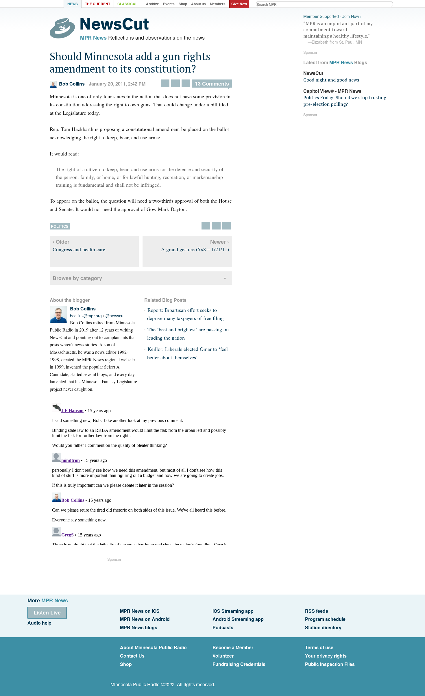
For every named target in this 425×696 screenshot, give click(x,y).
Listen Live (47, 612)
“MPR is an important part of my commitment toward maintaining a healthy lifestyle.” (338, 33)
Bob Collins (72, 83)
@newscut (115, 316)
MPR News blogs (138, 627)
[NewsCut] (114, 28)
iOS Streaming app (233, 611)
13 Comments (212, 83)
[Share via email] (186, 83)
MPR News (93, 37)
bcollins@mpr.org (86, 316)
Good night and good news (331, 80)
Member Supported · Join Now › (332, 16)
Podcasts (222, 627)
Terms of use (319, 647)
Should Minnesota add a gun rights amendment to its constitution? (130, 62)
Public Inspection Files (330, 664)
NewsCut (313, 73)
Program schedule (325, 619)
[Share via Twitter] (165, 83)
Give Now (239, 3)
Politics (60, 226)
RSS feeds (316, 611)
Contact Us (132, 655)
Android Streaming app (238, 619)
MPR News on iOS (140, 611)
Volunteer (223, 655)
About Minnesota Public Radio (153, 647)
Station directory (323, 627)
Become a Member (232, 647)
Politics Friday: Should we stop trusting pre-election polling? (344, 100)
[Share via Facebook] (175, 83)
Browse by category (77, 278)
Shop (126, 664)
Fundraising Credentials (238, 664)
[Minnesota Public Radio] (48, 4)
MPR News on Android (145, 619)
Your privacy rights (326, 655)
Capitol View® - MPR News (332, 91)
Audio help (39, 622)
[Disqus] (141, 473)
